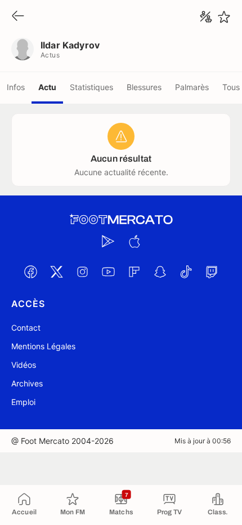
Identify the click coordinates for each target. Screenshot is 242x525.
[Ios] (134, 241)
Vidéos (23, 365)
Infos (16, 87)
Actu (47, 87)
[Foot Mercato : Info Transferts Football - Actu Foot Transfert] (121, 219)
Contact (26, 327)
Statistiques (91, 87)
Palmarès (192, 87)
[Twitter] (56, 271)
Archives (27, 383)
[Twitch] (211, 271)
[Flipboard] (134, 271)
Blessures (144, 87)
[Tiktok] (185, 271)
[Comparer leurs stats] (206, 17)
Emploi (23, 402)
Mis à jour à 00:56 (202, 441)
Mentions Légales (43, 346)
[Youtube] (108, 271)
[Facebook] (30, 271)
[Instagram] (82, 271)
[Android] (108, 241)
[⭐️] (224, 17)
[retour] (18, 16)
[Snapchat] (159, 271)
